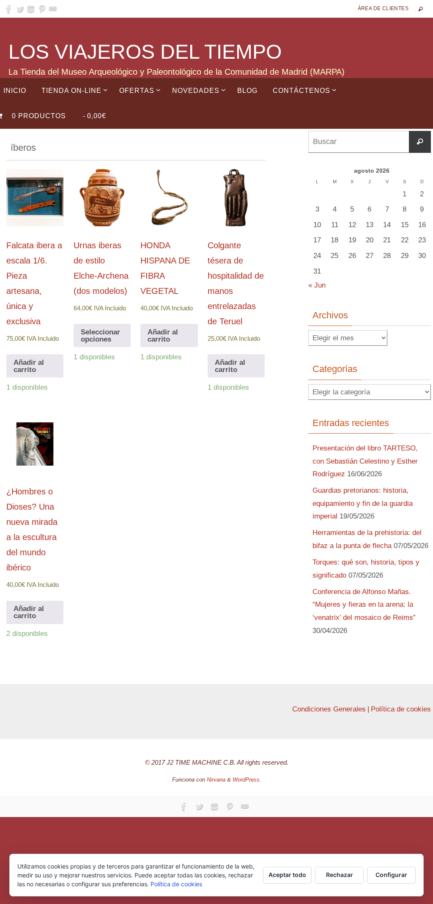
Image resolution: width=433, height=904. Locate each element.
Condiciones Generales (329, 709)
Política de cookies (401, 709)
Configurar (391, 874)
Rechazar (339, 874)
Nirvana (216, 779)
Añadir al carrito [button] (29, 366)
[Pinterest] (42, 9)
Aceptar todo (287, 874)
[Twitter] (20, 9)
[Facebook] (9, 9)
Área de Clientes (383, 8)
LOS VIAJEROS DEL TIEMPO (145, 52)
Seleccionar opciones (100, 335)
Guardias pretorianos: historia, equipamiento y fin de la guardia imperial (362, 503)
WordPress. (247, 779)
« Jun (317, 285)
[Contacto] (53, 9)
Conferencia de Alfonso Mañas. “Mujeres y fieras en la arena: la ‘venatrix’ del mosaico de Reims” (364, 605)
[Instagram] (31, 9)
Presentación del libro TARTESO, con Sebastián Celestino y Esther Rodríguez (365, 461)
